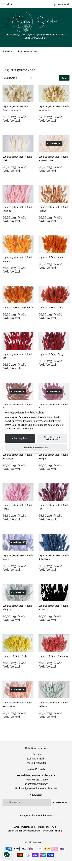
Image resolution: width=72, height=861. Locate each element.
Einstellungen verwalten (36, 447)
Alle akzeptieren (20, 438)
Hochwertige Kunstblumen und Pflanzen (36, 788)
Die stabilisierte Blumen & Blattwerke (36, 775)
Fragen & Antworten (36, 763)
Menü (10, 4)
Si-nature (37, 842)
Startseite (7, 51)
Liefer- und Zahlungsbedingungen (24, 830)
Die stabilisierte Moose (36, 779)
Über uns (36, 754)
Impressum (43, 827)
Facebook (37, 815)
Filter (64, 78)
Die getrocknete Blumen (36, 784)
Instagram (25, 815)
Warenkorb (63, 4)
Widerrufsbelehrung (52, 830)
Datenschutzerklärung (24, 827)
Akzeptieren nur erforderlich (52, 438)
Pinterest (48, 815)
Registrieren (60, 802)
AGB (54, 827)
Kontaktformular (36, 758)
